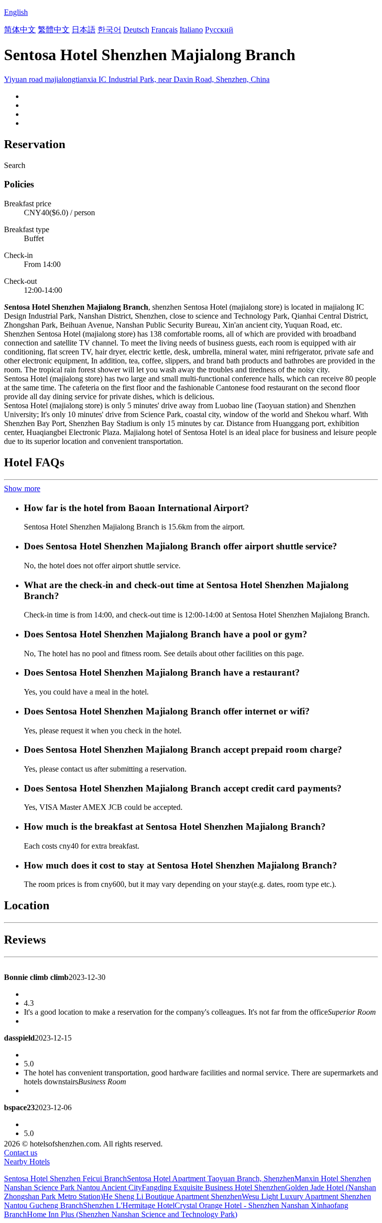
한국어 (109, 29)
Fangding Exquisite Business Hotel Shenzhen (213, 1187)
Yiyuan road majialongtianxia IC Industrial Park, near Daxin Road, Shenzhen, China (137, 79)
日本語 (84, 29)
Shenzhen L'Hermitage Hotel (129, 1205)
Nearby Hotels (27, 1161)
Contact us (20, 1152)
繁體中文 (54, 29)
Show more (22, 488)
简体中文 (20, 29)
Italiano (191, 29)
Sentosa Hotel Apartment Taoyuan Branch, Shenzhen (210, 1178)
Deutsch (136, 29)
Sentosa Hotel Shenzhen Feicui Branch (65, 1178)
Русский (219, 29)
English (16, 12)
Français (164, 29)
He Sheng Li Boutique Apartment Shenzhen (172, 1196)
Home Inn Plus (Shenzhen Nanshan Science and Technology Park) (132, 1214)
